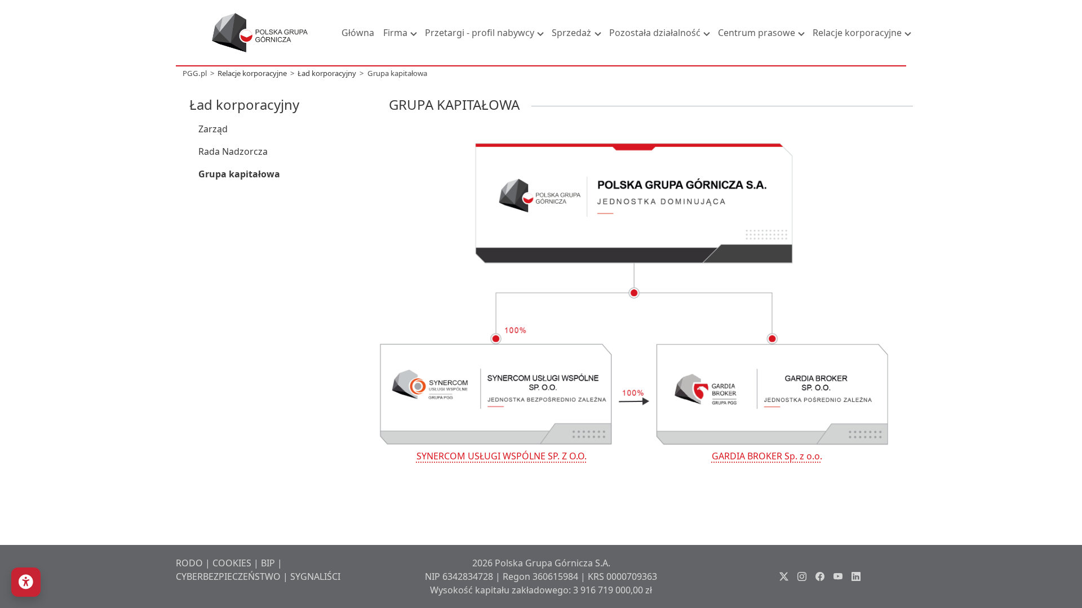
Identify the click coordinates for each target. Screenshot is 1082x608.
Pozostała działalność (654, 32)
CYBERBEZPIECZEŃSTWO (228, 576)
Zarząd (213, 129)
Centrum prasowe (756, 32)
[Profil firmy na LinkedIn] (856, 576)
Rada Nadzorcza (233, 151)
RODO (189, 563)
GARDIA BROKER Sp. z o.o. (767, 456)
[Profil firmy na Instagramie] (801, 576)
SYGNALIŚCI (315, 576)
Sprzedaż (571, 32)
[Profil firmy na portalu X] (783, 576)
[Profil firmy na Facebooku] (819, 576)
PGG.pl (195, 73)
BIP (268, 563)
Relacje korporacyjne (857, 32)
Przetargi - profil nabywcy (479, 32)
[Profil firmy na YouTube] (837, 576)
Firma (395, 32)
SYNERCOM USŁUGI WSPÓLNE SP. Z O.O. (501, 456)
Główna (358, 32)
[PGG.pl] (259, 32)
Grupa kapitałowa (397, 73)
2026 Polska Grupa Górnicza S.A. (541, 563)
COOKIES (231, 563)
